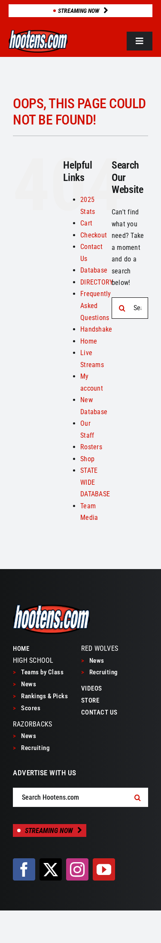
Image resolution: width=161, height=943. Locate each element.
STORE (90, 700)
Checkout (93, 235)
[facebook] (24, 869)
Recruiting (31, 748)
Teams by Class (38, 672)
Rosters (91, 447)
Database (93, 270)
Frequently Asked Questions (95, 305)
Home (88, 341)
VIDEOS (91, 688)
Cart (86, 223)
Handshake (96, 329)
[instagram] (77, 869)
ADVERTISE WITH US (44, 772)
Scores (26, 708)
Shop (87, 459)
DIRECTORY (96, 282)
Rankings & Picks (40, 696)
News (24, 684)
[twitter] (50, 869)
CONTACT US (99, 712)
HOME (21, 648)
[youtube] (104, 869)
